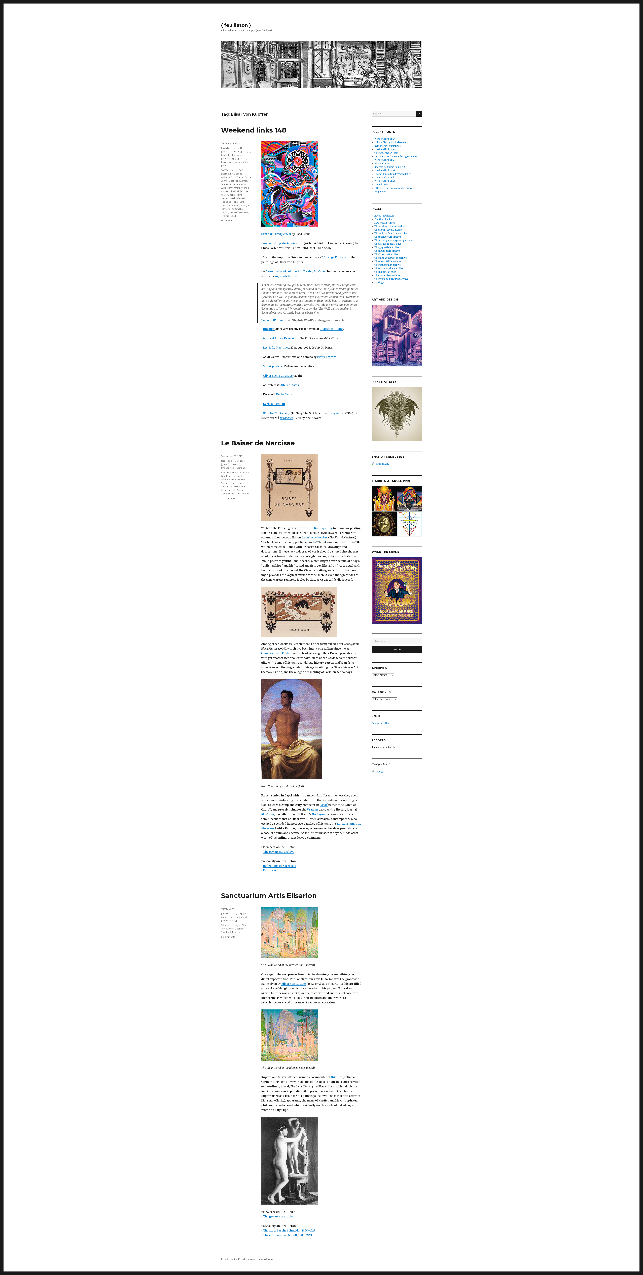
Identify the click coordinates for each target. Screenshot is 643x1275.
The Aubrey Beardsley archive (390, 233)
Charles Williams (331, 328)
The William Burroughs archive (391, 279)
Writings (379, 282)
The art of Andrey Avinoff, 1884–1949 (287, 1235)
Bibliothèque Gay (321, 528)
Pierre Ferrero (326, 357)
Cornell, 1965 (381, 184)
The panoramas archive (387, 265)
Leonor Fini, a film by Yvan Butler (392, 174)
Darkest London (274, 403)
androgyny (227, 173)
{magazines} (228, 467)
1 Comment (227, 220)
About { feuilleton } (384, 215)
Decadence (286, 417)
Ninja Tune (242, 191)
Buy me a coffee (381, 723)
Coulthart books (383, 219)
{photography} (229, 920)
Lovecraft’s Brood (384, 177)
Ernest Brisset (238, 479)
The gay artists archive (278, 851)
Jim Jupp (269, 328)
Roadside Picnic (229, 201)
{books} (225, 151)
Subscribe (397, 649)
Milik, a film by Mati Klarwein (390, 142)
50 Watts (225, 170)
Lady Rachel (337, 413)
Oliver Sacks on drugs (278, 375)
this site (336, 1077)
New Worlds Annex (384, 222)
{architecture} (228, 148)
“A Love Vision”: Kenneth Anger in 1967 (395, 156)
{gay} (234, 158)
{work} (224, 165)
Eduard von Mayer (231, 925)
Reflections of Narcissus (279, 865)
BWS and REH (382, 163)
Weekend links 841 (384, 170)
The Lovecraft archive (386, 254)
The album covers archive (388, 229)
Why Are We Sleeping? (276, 413)
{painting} (226, 162)
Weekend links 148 (253, 130)
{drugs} (225, 155)
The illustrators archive (387, 250)
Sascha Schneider (231, 932)
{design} (245, 151)
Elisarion (225, 479)
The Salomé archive (385, 272)
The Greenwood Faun (386, 153)
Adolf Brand (227, 472)
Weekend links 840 (385, 181)
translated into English (277, 653)
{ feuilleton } (236, 25)
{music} (242, 158)
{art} (239, 148)
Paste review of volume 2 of (296, 271)
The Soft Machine (238, 212)
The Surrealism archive (387, 275)
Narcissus (270, 870)
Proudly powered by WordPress (255, 1259)
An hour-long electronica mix (283, 243)
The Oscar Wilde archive (387, 261)
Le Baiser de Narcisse (258, 443)
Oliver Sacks (228, 194)
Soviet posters (272, 366)
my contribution (286, 276)
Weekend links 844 (385, 139)
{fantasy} (225, 158)
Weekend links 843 (384, 149)
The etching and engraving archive (393, 240)
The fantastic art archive (387, 243)
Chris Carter (237, 177)
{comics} (235, 151)
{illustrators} (234, 464)
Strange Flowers (335, 257)
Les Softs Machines (276, 347)
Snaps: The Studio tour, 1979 (389, 167)
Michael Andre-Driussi (278, 338)
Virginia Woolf (228, 216)
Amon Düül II (238, 170)
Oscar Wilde (227, 493)
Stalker (235, 205)
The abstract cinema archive (390, 226)
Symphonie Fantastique (387, 146)
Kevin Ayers (284, 394)
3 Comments (228, 498)
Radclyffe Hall (237, 198)
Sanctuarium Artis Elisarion (269, 895)
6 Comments (228, 937)
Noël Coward (238, 490)
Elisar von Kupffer (238, 180)
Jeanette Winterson (274, 320)
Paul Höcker (242, 493)
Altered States (289, 385)
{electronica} (237, 155)
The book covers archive (387, 236)
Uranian (312, 809)
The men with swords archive (390, 258)
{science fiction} (241, 162)
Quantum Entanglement (276, 234)
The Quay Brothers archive (389, 268)
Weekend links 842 (384, 160)
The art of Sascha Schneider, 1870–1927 (289, 1230)
